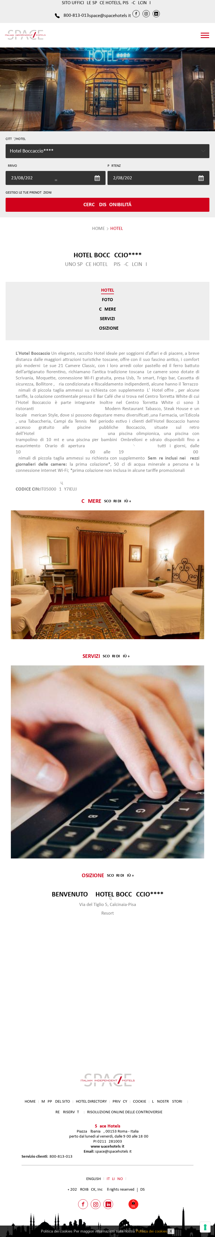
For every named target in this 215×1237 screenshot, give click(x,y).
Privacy (120, 1102)
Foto (107, 300)
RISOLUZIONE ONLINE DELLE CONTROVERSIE (124, 1112)
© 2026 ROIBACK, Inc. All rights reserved (101, 1190)
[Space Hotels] (25, 39)
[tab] (101, 631)
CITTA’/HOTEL (15, 139)
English (93, 1179)
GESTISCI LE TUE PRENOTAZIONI (29, 192)
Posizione (107, 328)
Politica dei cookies (151, 1231)
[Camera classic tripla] (107, 574)
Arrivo (11, 166)
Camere (107, 309)
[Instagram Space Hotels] (146, 13)
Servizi (107, 319)
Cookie (139, 1102)
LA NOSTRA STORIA (168, 1102)
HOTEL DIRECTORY (91, 1102)
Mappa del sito (55, 1102)
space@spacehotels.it (110, 15)
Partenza (115, 166)
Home (30, 1102)
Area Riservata (67, 1112)
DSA (143, 1190)
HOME (98, 228)
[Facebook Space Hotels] (136, 13)
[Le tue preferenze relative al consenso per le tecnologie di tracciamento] (205, 1227)
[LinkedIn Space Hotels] (156, 13)
